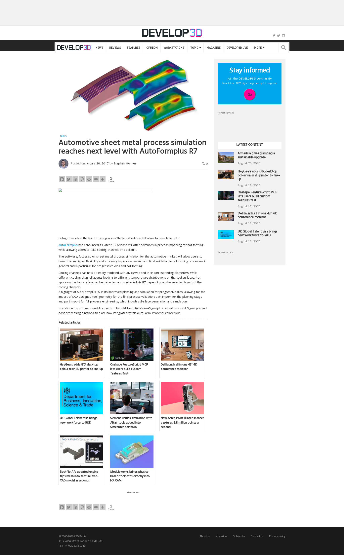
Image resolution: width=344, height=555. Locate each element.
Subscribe (239, 536)
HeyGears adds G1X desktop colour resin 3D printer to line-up (259, 176)
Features (133, 47)
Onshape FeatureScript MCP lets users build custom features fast (257, 197)
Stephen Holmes (125, 163)
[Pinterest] (82, 179)
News (99, 47)
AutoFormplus (68, 245)
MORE (258, 47)
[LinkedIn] (283, 35)
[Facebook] (274, 35)
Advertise (222, 536)
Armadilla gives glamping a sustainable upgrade (256, 156)
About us (205, 536)
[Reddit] (89, 179)
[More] (103, 179)
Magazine (214, 47)
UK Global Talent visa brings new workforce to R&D (257, 234)
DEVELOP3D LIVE (237, 47)
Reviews (115, 47)
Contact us (257, 536)
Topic (194, 47)
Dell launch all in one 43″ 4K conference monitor (257, 216)
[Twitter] (278, 35)
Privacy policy (277, 536)
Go (250, 94)
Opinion (151, 47)
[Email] (96, 179)
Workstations (174, 47)
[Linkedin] (75, 179)
